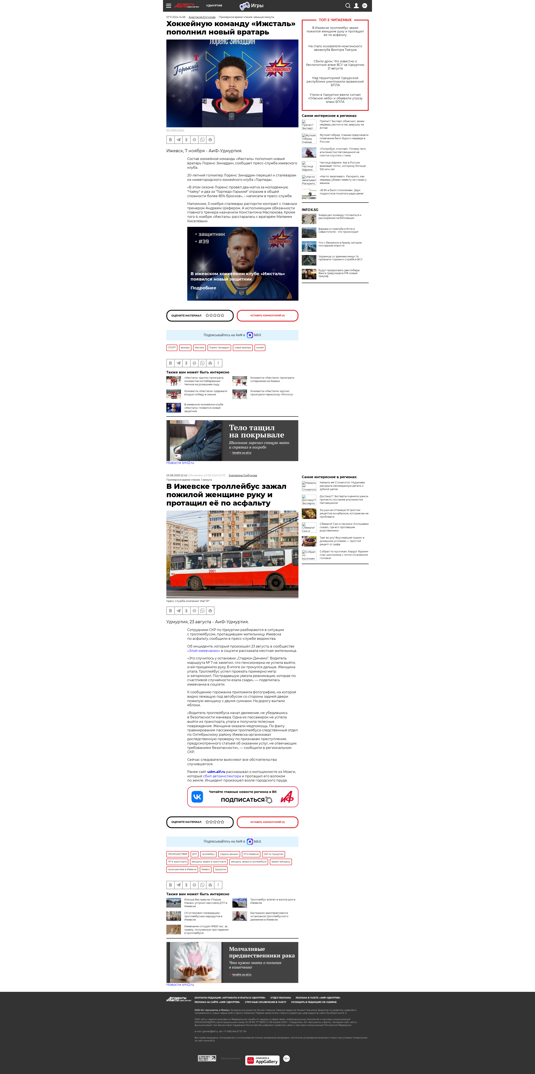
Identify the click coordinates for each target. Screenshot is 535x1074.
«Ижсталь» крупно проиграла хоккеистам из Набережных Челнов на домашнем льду (203, 381)
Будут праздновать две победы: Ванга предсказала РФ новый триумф (339, 273)
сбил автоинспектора (222, 776)
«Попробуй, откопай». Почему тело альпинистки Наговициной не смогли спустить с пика (343, 152)
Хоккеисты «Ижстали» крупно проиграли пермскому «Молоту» (271, 393)
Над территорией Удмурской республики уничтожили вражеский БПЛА (335, 81)
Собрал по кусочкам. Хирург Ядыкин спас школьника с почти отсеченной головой (344, 555)
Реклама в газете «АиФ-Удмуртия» (318, 997)
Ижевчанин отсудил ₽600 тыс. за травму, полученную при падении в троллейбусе (206, 930)
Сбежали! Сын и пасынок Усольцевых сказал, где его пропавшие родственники (344, 527)
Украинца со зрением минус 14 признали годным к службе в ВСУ (340, 258)
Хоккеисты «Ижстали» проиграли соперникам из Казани (272, 379)
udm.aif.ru (216, 772)
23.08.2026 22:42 (176, 475)
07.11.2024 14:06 (175, 17)
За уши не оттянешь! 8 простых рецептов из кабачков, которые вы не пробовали (344, 513)
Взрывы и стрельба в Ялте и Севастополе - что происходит (338, 230)
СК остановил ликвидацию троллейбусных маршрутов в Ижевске (203, 916)
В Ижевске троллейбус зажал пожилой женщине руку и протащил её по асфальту (335, 31)
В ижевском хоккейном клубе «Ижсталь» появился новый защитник (238, 276)
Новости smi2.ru (180, 463)
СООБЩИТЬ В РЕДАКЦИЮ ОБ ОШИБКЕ (314, 1002)
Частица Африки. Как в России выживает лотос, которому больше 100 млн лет (343, 166)
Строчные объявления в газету (265, 1002)
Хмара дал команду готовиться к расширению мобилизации (339, 217)
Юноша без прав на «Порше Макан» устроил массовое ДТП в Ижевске (205, 903)
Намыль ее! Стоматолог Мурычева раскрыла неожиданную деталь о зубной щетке (342, 486)
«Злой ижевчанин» (203, 651)
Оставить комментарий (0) (267, 315)
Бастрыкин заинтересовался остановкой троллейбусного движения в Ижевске (269, 916)
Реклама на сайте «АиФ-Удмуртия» (217, 1002)
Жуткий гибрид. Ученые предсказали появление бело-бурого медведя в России (344, 138)
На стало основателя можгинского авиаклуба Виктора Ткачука (335, 48)
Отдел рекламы (280, 997)
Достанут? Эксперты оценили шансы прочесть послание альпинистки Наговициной (344, 499)
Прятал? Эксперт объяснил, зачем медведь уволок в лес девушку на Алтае (342, 124)
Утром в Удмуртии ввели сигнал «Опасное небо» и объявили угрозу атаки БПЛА (335, 98)
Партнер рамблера (231, 1058)
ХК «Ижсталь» (175, 130)
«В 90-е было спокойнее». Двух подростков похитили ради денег (342, 192)
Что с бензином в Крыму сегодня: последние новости (340, 244)
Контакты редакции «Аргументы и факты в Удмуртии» (230, 997)
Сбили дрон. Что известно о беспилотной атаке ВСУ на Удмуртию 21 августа (335, 65)
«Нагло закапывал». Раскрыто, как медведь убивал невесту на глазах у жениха (343, 180)
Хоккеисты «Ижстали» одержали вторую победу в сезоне (205, 393)
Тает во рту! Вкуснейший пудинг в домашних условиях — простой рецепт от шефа (342, 541)
